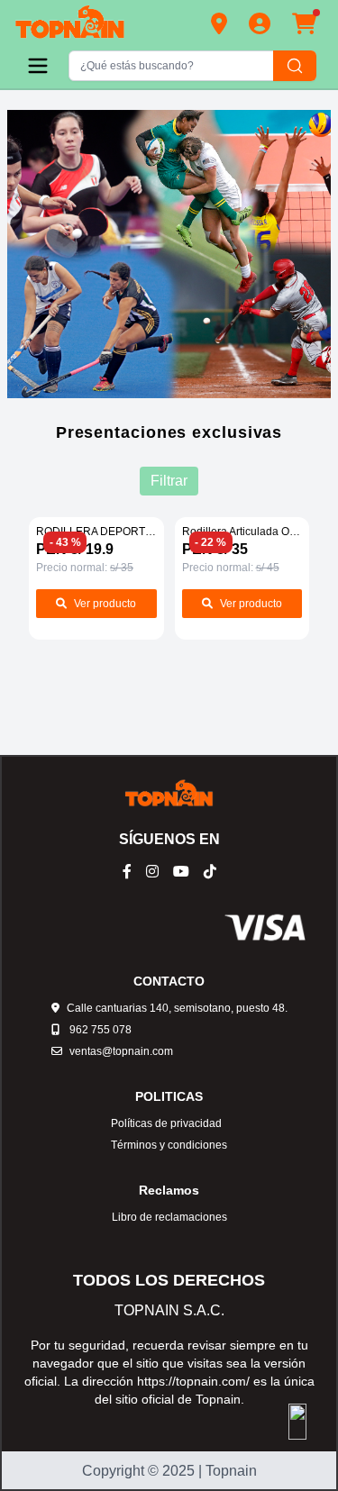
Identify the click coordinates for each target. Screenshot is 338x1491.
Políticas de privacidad (166, 1123)
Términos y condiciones (169, 1145)
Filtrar (169, 480)
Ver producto (105, 603)
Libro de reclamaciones (169, 1217)
